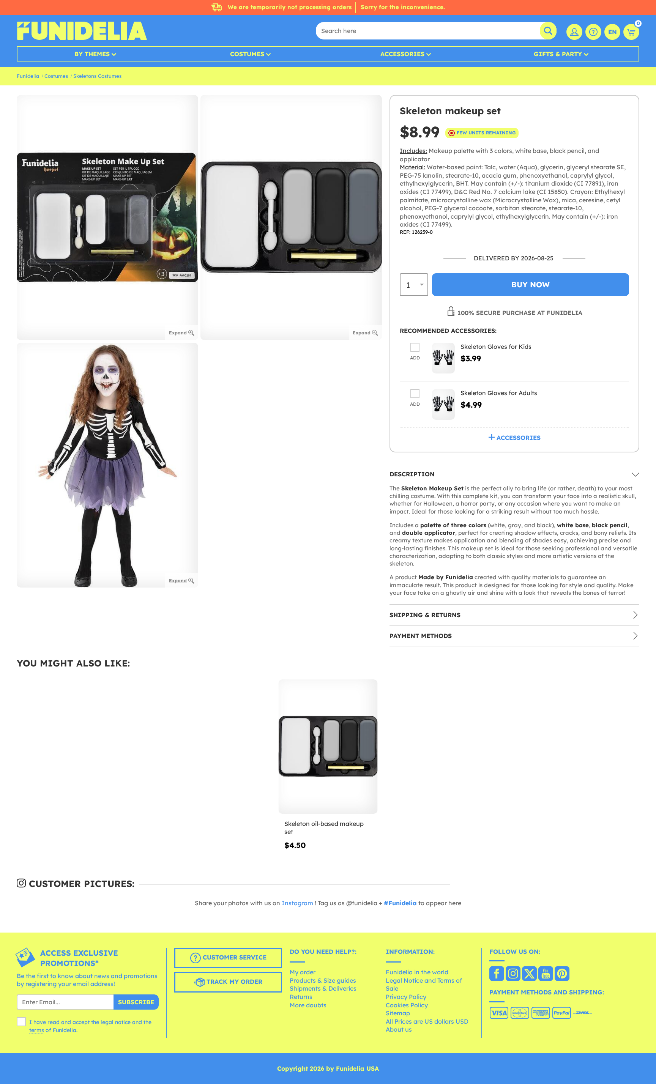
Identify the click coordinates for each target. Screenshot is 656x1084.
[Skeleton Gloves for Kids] (443, 358)
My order (302, 972)
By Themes (92, 54)
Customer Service (233, 957)
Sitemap (398, 1013)
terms (36, 1030)
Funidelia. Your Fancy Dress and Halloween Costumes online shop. (82, 31)
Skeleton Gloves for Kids (495, 346)
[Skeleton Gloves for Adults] (443, 404)
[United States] (496, 974)
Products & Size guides (323, 980)
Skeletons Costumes (97, 76)
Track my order (233, 981)
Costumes (247, 54)
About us (399, 1029)
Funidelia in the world (417, 972)
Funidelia (28, 76)
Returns (301, 996)
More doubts (308, 1005)
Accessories (402, 54)
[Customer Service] (593, 32)
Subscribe (136, 1002)
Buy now (530, 284)
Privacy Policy (406, 996)
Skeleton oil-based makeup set (324, 828)
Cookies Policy (407, 1005)
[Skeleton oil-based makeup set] (328, 746)
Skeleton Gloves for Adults (498, 393)
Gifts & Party (558, 54)
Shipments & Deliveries (323, 988)
